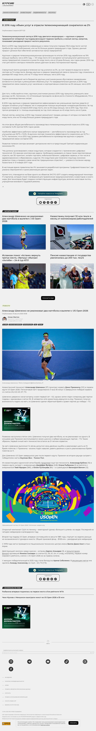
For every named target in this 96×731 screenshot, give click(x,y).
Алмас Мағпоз (13, 317)
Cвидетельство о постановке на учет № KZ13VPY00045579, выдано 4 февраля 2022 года (24, 716)
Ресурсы (52, 12)
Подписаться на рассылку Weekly (13, 650)
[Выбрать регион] (84, 4)
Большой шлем (27, 324)
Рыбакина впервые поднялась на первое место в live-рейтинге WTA (33, 592)
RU (88, 4)
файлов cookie (45, 725)
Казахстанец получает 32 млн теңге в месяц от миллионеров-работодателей (71, 217)
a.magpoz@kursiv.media (15, 320)
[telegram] (29, 661)
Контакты (8, 693)
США (35, 324)
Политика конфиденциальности (14, 681)
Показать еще (48, 298)
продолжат (46, 463)
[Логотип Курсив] (8, 3)
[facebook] (11, 669)
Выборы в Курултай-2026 (12, 705)
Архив (6, 685)
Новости (6, 306)
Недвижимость (39, 12)
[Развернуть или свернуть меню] (92, 4)
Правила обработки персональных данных (17, 689)
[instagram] (11, 661)
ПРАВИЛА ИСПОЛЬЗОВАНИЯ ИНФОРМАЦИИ (16, 697)
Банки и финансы (10, 12)
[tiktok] (66, 661)
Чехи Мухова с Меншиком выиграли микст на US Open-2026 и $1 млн (33, 597)
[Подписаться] (92, 653)
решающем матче (80, 561)
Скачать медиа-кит (10, 701)
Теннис (40, 324)
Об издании (8, 677)
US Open (5, 324)
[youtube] (48, 661)
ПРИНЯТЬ (73, 723)
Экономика (8, 5)
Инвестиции (25, 12)
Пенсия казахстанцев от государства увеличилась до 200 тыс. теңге (70, 256)
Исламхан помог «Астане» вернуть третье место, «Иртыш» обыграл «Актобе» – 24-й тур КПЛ (21, 258)
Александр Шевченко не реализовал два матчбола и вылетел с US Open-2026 (22, 218)
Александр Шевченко (15, 324)
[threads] (85, 661)
